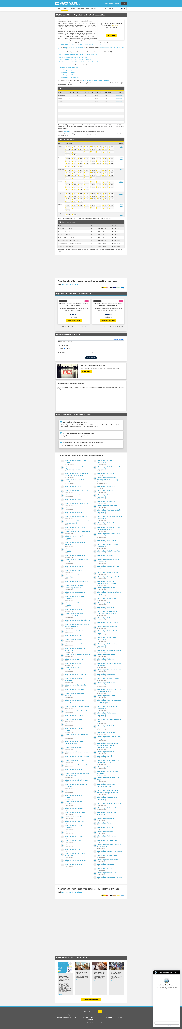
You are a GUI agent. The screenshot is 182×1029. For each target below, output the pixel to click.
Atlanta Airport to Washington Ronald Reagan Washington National (77, 475)
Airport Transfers (83, 8)
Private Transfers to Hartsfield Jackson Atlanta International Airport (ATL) (78, 54)
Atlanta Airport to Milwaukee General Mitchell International (77, 626)
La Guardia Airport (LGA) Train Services (69, 77)
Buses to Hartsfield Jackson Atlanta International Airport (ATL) (75, 57)
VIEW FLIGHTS (119, 95)
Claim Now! (86, 371)
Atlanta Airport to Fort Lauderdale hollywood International (76, 468)
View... (60, 994)
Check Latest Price (73, 320)
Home (58, 8)
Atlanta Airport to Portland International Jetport (106, 786)
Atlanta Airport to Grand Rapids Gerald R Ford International (109, 702)
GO (124, 3)
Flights (65, 8)
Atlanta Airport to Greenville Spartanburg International (74, 587)
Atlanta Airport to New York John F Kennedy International (108, 529)
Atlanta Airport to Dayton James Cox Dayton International (109, 691)
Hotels (110, 8)
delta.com (66, 131)
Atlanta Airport (71, 3)
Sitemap (118, 1015)
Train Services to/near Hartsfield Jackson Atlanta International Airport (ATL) (78, 62)
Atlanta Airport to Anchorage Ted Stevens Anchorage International (108, 792)
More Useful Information (91, 999)
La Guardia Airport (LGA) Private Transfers (70, 70)
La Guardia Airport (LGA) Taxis (67, 74)
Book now (111, 35)
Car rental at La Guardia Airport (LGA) (68, 67)
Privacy (112, 1015)
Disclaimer (106, 1015)
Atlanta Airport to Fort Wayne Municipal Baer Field (74, 743)
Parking (93, 8)
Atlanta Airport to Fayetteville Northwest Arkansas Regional (107, 613)
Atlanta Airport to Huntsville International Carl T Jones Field (107, 583)
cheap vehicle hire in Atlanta (71, 892)
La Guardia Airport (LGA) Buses (67, 72)
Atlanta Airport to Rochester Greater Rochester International (109, 762)
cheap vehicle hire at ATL (70, 284)
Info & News (102, 8)
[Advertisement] (91, 266)
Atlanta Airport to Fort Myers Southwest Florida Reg (74, 615)
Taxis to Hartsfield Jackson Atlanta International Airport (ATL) (75, 59)
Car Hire (72, 8)
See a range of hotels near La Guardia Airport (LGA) (95, 80)
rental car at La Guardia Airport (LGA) (73, 47)
